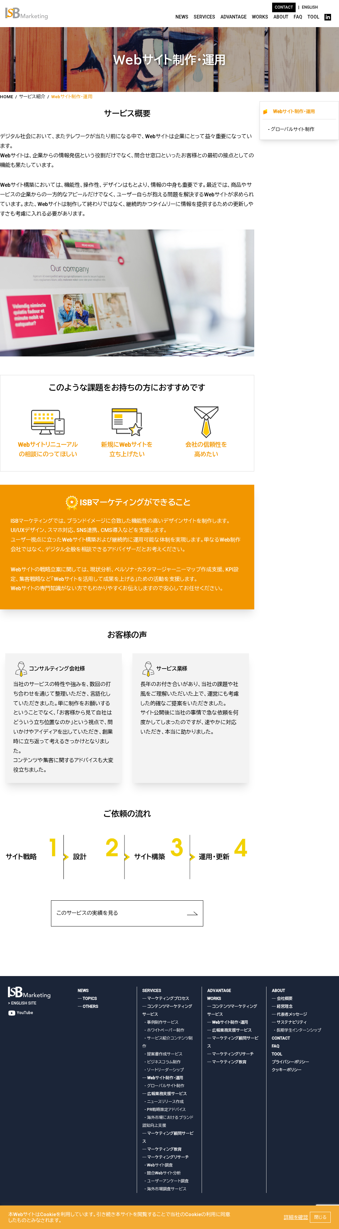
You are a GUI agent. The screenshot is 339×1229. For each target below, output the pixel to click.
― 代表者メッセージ (289, 1014)
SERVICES (204, 17)
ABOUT (280, 17)
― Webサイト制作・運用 (162, 1078)
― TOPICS (87, 998)
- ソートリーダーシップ (163, 1070)
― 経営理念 (282, 1006)
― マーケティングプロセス (165, 998)
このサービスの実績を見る (87, 913)
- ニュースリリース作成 (163, 1101)
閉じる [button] (320, 1217)
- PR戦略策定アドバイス (164, 1109)
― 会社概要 (282, 998)
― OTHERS (88, 1006)
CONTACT (281, 1038)
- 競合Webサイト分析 (161, 1173)
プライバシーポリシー (290, 1062)
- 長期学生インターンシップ (296, 1030)
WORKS (260, 17)
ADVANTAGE (233, 17)
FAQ (298, 17)
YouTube (24, 1012)
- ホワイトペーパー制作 (163, 1030)
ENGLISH (310, 7)
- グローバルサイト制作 (291, 129)
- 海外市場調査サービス (164, 1189)
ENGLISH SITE (23, 1003)
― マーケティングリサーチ (165, 1157)
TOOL (313, 17)
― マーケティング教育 (162, 1149)
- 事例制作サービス (160, 1022)
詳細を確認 (296, 1217)
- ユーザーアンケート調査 (165, 1181)
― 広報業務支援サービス (164, 1093)
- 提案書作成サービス (162, 1054)
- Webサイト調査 (157, 1165)
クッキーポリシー (287, 1070)
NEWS (181, 17)
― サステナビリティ (289, 1022)
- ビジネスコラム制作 (161, 1062)
